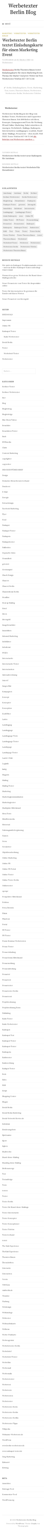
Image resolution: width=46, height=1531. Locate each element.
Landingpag (7, 725)
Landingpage (8, 212)
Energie (5, 497)
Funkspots (31, 201)
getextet (22, 205)
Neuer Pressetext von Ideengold (15, 299)
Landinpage (7, 747)
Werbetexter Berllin (10, 1418)
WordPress (6, 1440)
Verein (5, 1279)
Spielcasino (6, 1135)
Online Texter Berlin (10, 880)
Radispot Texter (8, 1069)
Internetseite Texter (10, 664)
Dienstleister (20, 201)
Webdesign (6, 1307)
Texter (24, 231)
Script (4, 1091)
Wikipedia (6, 1429)
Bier (4, 398)
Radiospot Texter (20, 228)
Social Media (7, 342)
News (4, 841)
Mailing (5, 780)
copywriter (6, 464)
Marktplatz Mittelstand (11, 808)
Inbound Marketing (10, 636)
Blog (4, 403)
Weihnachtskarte (9, 1324)
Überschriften (8, 1263)
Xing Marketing (8, 1457)
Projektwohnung (9, 1002)
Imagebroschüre (8, 625)
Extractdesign (8, 503)
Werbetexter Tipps (9, 1423)
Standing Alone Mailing (11, 1163)
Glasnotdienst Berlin (10, 592)
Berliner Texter (8, 387)
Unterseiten (7, 1274)
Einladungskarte (19, 87)
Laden (4, 719)
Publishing (6, 1013)
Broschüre (6, 425)
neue (21, 216)
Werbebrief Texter (10, 243)
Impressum (6, 320)
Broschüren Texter (9, 431)
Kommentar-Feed (9, 1494)
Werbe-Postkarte (9, 1335)
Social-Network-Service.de (13, 1118)
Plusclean (6, 919)
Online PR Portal (9, 869)
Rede (4, 1074)
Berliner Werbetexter (11, 197)
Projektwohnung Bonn (11, 1008)
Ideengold (31, 205)
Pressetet (6, 974)
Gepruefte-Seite (9, 553)
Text (6, 90)
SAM (5, 231)
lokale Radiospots (10, 216)
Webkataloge (7, 1313)
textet (12, 90)
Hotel (4, 608)
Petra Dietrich (8, 908)
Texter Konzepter (9, 1218)
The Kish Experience (10, 1246)
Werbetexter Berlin (13, 93)
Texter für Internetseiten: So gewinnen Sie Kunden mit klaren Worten (19, 292)
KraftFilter (6, 714)
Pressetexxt (7, 996)
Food (4, 520)
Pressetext (7, 224)
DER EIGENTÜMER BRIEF (12, 470)
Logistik (5, 764)
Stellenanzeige (8, 1168)
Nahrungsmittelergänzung (13, 830)
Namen (5, 836)
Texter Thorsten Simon (26, 235)
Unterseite (6, 1268)
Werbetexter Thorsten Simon (14, 250)
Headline (5, 597)
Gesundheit (7, 558)
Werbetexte (7, 1390)
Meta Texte (6, 814)
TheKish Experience (10, 1252)
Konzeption (7, 708)
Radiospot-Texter (9, 1046)
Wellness (5, 1329)
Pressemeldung (32, 220)
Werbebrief (22, 239)
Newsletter (6, 847)
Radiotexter (34, 228)
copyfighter (7, 459)
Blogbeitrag (7, 201)
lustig (4, 769)
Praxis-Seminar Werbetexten (14, 941)
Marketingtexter (9, 802)
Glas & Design (7, 575)
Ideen (4, 614)
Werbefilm (6, 1362)
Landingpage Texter (10, 741)
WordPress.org (8, 1500)
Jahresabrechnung (9, 675)
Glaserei (5, 581)
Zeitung (5, 1468)
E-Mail (4, 492)
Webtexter (6, 1318)
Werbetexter (20, 33)
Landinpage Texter (10, 753)
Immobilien (7, 208)
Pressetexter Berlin (10, 991)
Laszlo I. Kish (7, 758)
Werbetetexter (8, 1379)
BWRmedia (6, 442)
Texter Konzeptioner (10, 1224)
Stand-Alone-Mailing (10, 1157)
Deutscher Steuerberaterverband (15, 481)
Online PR (29, 216)
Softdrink (6, 1124)
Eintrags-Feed (8, 1489)
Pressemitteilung (9, 969)
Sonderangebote (9, 1130)
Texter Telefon (9, 235)
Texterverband (8, 1235)
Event (29, 87)
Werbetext (24, 243)
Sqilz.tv (5, 1146)
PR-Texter (20, 220)
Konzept (5, 697)
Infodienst (18, 208)
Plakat (4, 913)
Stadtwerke (7, 1152)
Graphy (34, 1524)
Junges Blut (6, 686)
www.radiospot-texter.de (12, 1451)
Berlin (9, 87)
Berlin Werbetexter (29, 197)
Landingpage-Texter (23, 212)
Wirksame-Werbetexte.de (12, 1434)
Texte (17, 231)
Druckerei (6, 486)
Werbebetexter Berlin (11, 1346)
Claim (4, 448)
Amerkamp (7, 193)
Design (5, 475)
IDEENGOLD (7, 315)
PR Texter (6, 930)
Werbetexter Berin (10, 1407)
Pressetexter (19, 224)
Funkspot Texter (9, 205)
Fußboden (6, 547)
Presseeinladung (9, 952)
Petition (5, 902)
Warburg (5, 1301)
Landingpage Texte (10, 736)
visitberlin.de (7, 1290)
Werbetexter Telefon (32, 93)
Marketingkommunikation (12, 797)
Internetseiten (8, 669)
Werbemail (6, 1368)
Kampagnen (7, 692)
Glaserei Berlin (8, 586)
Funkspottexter (8, 542)
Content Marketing (10, 453)
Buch (4, 436)
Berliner (34, 193)
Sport (4, 1141)
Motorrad (6, 825)
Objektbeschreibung (10, 852)
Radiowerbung (8, 1063)
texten (5, 1191)
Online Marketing (9, 858)
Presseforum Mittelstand (12, 958)
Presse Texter (8, 947)
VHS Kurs (6, 1285)
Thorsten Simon (22, 90)
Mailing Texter (8, 786)
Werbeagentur (8, 1340)
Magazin (5, 775)
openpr (5, 891)
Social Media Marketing (11, 1113)
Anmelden (6, 1483)
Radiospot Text (8, 1035)
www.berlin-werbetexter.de (13, 1446)
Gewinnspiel (7, 570)
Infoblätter (6, 642)
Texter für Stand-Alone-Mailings (15, 1207)
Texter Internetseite (10, 1213)
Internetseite (29, 208)
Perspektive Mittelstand (12, 897)
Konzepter (6, 703)
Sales (4, 1080)
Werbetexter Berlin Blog (23, 9)
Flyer (4, 514)
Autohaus (17, 193)
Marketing (7, 33)
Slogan (5, 1102)
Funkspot (6, 525)
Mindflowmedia (8, 819)
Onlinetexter (7, 886)
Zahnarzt (6, 1462)
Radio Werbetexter (11, 337)
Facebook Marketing (10, 509)
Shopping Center (9, 1096)
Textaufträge (7, 1179)
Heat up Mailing (8, 603)
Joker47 (5, 680)
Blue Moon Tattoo (9, 420)
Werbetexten (7, 1396)
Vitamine (5, 1296)
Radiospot (30, 224)
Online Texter (8, 220)
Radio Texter (7, 1019)
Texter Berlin (35, 231)
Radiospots (7, 228)
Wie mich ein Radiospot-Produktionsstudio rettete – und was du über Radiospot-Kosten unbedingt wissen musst (22, 267)
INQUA (5, 653)
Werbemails (7, 1374)
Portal (4, 924)
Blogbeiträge (7, 414)
